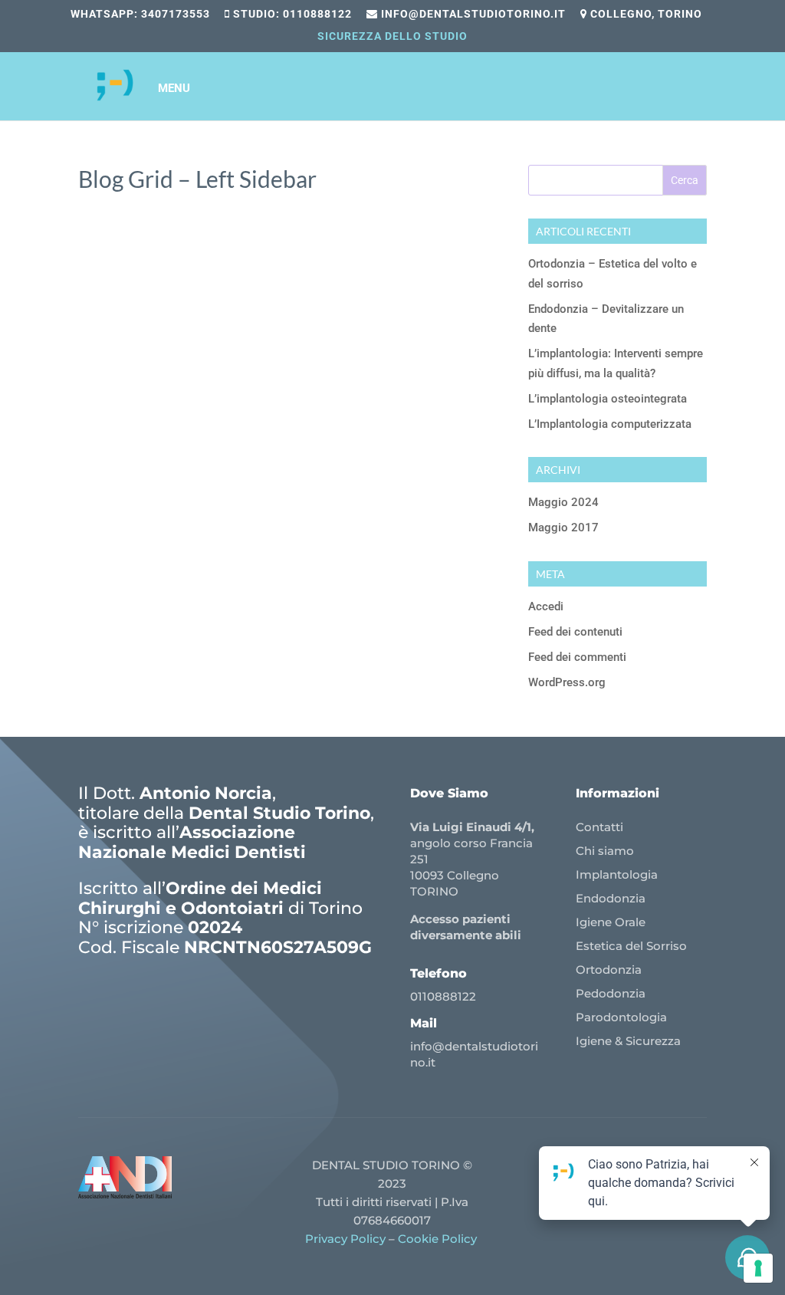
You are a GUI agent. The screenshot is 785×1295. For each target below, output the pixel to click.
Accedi (545, 606)
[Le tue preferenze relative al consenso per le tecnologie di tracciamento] (758, 1268)
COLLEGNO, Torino (644, 14)
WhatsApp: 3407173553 (140, 14)
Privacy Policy (345, 1238)
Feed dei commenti (577, 657)
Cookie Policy (439, 1238)
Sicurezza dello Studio (392, 36)
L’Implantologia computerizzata (609, 424)
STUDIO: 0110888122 (291, 14)
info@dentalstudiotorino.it (472, 14)
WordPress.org (567, 682)
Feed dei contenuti (575, 632)
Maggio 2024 (563, 502)
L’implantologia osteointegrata (607, 399)
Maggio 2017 (563, 527)
